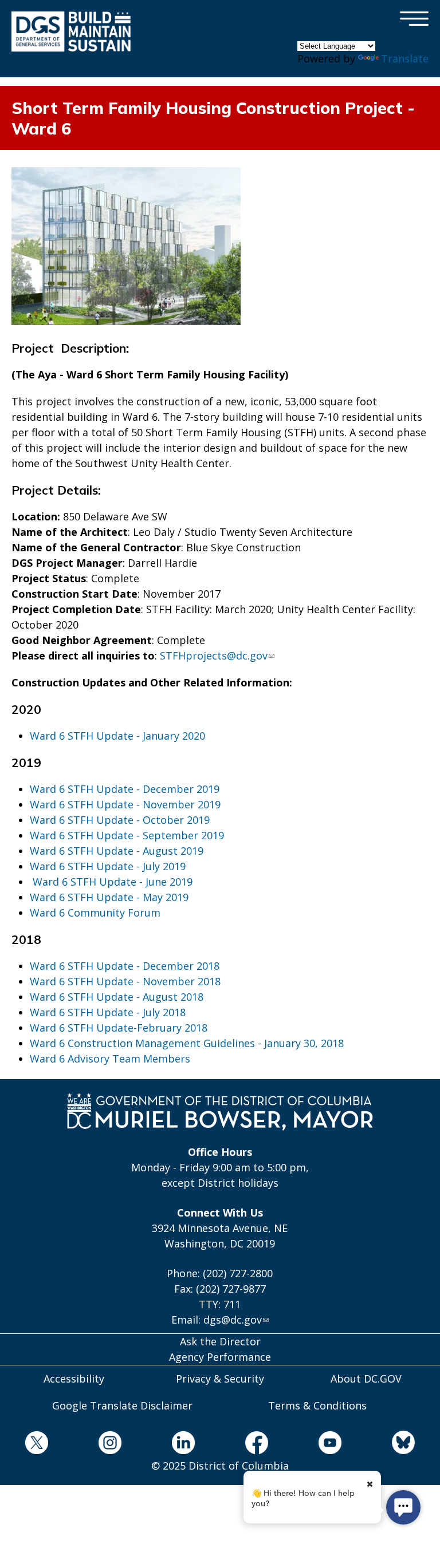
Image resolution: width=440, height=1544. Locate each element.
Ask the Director (220, 1341)
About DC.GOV (366, 1378)
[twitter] (36, 1444)
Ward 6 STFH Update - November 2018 (125, 981)
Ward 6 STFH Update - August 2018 (116, 997)
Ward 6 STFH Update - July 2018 (108, 1012)
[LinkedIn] (183, 1444)
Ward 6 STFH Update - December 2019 (124, 789)
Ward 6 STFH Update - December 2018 (124, 966)
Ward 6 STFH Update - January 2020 (117, 736)
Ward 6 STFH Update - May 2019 (109, 897)
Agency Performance (220, 1357)
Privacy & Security (220, 1378)
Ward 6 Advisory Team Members (110, 1058)
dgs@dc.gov (232, 1319)
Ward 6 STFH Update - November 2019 (125, 804)
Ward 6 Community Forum (96, 912)
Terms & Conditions (317, 1405)
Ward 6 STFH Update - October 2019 (120, 820)
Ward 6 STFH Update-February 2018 (118, 1027)
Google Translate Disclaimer (122, 1405)
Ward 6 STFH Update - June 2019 (112, 882)
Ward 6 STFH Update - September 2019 (127, 835)
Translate (405, 58)
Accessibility (74, 1378)
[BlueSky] (403, 1444)
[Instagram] (110, 1444)
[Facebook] (256, 1444)
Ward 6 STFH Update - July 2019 (108, 866)
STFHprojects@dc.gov (214, 655)
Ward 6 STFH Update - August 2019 (116, 851)
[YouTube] (330, 1444)
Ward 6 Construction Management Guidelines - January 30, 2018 (187, 1043)
